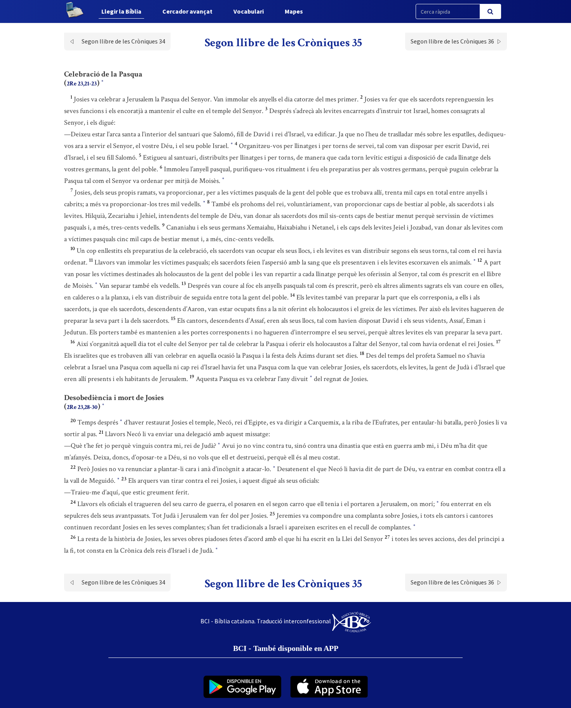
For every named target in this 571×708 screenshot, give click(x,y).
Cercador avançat (187, 11)
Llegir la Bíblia (121, 11)
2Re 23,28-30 (82, 407)
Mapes (294, 11)
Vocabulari (248, 11)
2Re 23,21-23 (82, 84)
